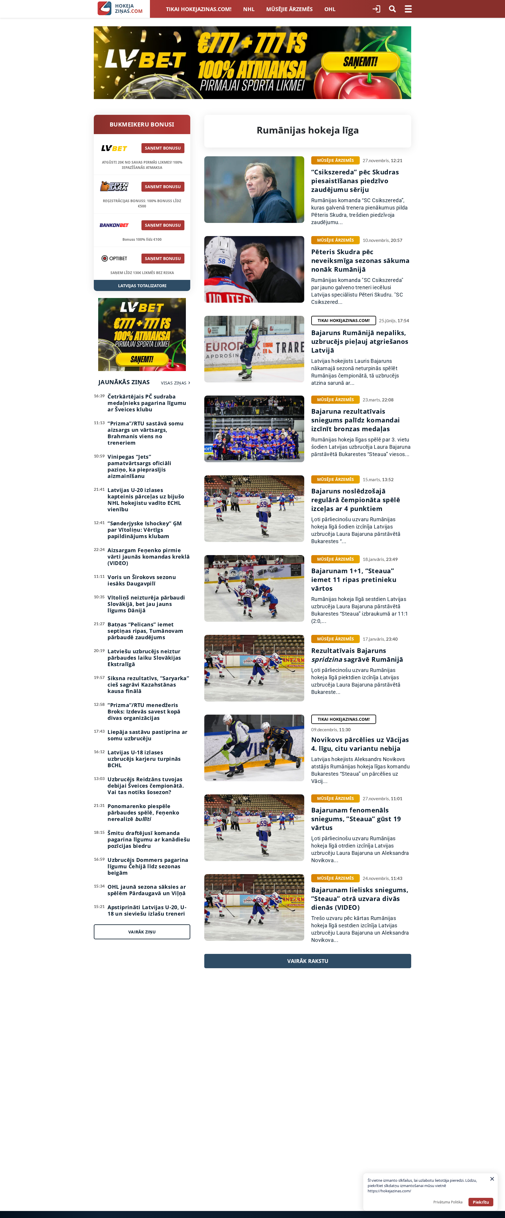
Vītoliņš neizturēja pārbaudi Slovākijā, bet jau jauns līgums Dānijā (146, 604)
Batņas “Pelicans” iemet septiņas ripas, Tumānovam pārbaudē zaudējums (145, 630)
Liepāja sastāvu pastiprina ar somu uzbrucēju (147, 735)
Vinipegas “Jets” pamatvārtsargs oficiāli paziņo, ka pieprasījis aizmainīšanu (139, 466)
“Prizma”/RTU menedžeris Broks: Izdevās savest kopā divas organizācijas (144, 711)
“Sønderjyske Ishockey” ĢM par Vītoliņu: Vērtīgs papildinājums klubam (145, 529)
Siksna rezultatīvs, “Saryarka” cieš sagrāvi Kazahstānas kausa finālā (148, 684)
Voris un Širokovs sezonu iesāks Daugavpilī (142, 580)
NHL (249, 9)
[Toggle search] (392, 9)
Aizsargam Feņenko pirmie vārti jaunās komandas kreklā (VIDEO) (149, 556)
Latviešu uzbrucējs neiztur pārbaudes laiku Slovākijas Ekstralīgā (144, 657)
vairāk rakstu (307, 960)
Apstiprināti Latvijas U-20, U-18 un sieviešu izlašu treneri (147, 910)
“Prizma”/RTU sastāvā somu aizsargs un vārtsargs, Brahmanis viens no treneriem (146, 433)
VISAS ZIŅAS (173, 383)
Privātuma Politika (448, 1202)
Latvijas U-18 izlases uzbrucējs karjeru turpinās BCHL (144, 758)
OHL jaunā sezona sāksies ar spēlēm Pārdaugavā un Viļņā (147, 889)
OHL (329, 9)
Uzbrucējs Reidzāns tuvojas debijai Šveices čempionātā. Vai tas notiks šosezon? (146, 785)
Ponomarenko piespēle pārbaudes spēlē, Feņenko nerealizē (143, 812)
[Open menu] (408, 9)
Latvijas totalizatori (142, 285)
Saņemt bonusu (163, 148)
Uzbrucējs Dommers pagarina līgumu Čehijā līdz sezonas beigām (148, 866)
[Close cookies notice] (492, 1178)
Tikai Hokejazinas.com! (198, 9)
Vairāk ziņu (142, 932)
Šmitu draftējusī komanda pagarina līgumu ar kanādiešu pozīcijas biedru (149, 839)
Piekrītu (481, 1202)
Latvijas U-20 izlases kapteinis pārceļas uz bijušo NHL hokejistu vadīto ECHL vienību (146, 499)
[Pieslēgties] (376, 9)
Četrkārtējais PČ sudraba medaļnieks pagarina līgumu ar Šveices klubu (147, 403)
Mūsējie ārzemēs (289, 9)
